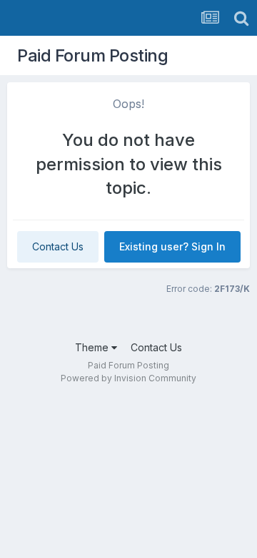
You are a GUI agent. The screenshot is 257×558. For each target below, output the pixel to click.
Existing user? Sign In (172, 246)
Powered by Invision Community (128, 378)
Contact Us (58, 246)
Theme (93, 347)
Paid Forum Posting (92, 55)
